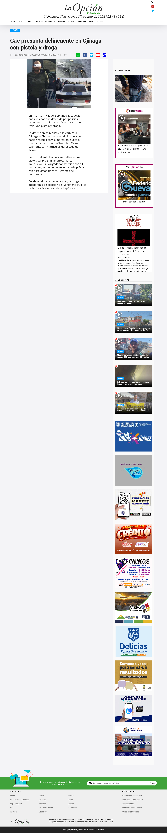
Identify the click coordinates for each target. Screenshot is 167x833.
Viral (12, 808)
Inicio (12, 796)
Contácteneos (128, 804)
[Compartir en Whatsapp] (78, 55)
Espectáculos (16, 804)
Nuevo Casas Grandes (19, 800)
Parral (70, 800)
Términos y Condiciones (132, 800)
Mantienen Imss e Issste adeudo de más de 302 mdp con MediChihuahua (133, 356)
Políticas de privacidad (132, 796)
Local (15, 30)
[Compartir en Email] (98, 55)
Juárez (71, 796)
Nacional (42, 804)
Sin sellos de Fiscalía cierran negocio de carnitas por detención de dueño (133, 329)
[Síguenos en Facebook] (153, 15)
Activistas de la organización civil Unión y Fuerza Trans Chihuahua (133, 149)
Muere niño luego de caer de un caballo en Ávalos (131, 302)
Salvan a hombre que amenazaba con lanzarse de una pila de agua (133, 383)
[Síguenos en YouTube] (153, 7)
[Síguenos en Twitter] (153, 11)
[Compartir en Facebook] (85, 55)
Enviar (152, 783)
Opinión (13, 812)
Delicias (42, 800)
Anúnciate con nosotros (132, 808)
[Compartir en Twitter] (91, 55)
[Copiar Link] (104, 55)
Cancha (71, 804)
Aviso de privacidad (130, 812)
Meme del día (124, 70)
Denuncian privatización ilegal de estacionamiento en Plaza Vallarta (131, 410)
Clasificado (44, 812)
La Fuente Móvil (46, 808)
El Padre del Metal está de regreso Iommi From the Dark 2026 (131, 251)
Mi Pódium (72, 808)
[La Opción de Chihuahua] (83, 4)
